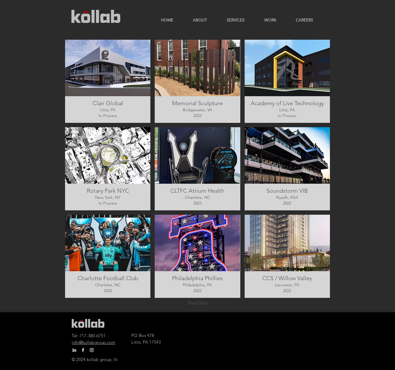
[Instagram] (91, 350)
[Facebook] (83, 350)
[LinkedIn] (74, 350)
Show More (197, 302)
